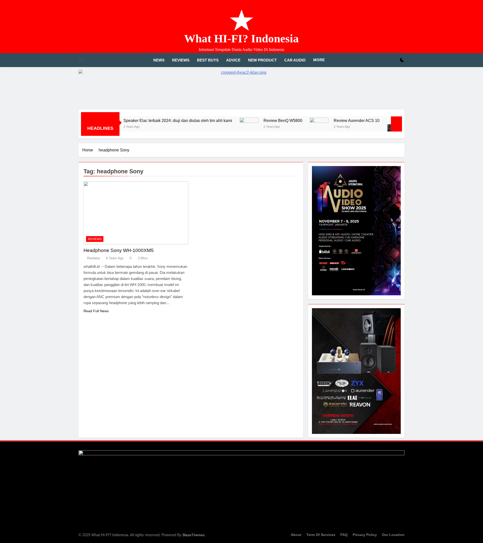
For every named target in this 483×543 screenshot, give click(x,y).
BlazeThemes (194, 535)
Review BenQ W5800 (264, 120)
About (296, 535)
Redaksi (93, 258)
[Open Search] (393, 60)
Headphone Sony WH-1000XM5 (119, 250)
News (159, 60)
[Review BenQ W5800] (230, 127)
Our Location (393, 535)
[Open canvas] (81, 60)
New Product (262, 60)
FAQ (344, 535)
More (319, 60)
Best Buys (208, 60)
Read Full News (96, 311)
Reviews (180, 60)
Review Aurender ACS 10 (337, 120)
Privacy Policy (365, 535)
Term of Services (320, 535)
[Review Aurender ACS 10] (300, 127)
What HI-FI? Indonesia (241, 38)
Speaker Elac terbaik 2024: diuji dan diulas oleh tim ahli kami (158, 120)
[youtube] (401, 31)
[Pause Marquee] (396, 124)
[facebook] (389, 31)
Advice (233, 60)
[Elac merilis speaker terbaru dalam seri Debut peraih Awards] (377, 127)
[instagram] (395, 31)
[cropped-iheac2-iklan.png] (241, 87)
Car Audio (295, 60)
